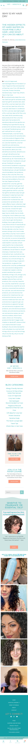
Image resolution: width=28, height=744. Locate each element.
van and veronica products (16, 311)
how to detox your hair (17, 215)
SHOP (10, 742)
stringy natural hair (11, 277)
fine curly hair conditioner (16, 177)
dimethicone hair (14, 154)
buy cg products (13, 124)
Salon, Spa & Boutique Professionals (14, 729)
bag (24, 742)
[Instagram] (14, 716)
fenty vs (4, 174)
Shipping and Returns (14, 723)
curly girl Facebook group (12, 129)
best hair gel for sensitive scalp (15, 99)
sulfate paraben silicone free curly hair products (12, 279)
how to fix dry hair (8, 218)
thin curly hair (13, 281)
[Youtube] (17, 716)
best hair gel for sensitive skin (11, 102)
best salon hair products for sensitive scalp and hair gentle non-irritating (13, 122)
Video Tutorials (14, 705)
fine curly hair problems (10, 179)
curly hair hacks (18, 133)
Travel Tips (15, 92)
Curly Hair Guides (14, 398)
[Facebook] (11, 716)
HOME (3, 742)
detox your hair (16, 149)
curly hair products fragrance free (13, 138)
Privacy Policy (14, 725)
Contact (14, 710)
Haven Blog (17, 742)
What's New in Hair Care (14, 426)
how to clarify (10, 213)
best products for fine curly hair (12, 118)
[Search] (22, 492)
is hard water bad (14, 240)
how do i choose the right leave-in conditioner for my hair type (12, 211)
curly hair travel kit (10, 142)
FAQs (14, 720)
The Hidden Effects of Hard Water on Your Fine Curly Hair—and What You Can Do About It (13, 31)
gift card (18, 188)
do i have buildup (17, 158)
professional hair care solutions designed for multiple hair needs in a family (13, 268)
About (14, 707)
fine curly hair (12, 174)
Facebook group (18, 168)
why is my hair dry (8, 333)
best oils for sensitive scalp (13, 115)
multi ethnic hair (7, 254)
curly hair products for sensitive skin (13, 136)
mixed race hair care (15, 252)
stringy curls (13, 274)
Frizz (14, 88)
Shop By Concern (13, 702)
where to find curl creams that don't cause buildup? (13, 325)
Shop (14, 700)
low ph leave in (15, 249)
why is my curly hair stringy (16, 331)
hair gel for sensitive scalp (10, 192)
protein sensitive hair (9, 272)
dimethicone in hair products (11, 156)
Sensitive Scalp (7, 92)
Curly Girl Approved (10, 81)
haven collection (16, 204)
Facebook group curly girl (10, 170)
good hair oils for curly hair (14, 190)
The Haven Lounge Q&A (14, 421)
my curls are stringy (14, 258)
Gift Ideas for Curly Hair (14, 413)
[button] (14, 376)
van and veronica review (10, 313)
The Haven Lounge (14, 732)
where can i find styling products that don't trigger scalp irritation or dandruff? (12, 320)
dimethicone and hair (9, 152)
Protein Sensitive (14, 90)
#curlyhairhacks (9, 97)
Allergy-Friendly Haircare (14, 388)
